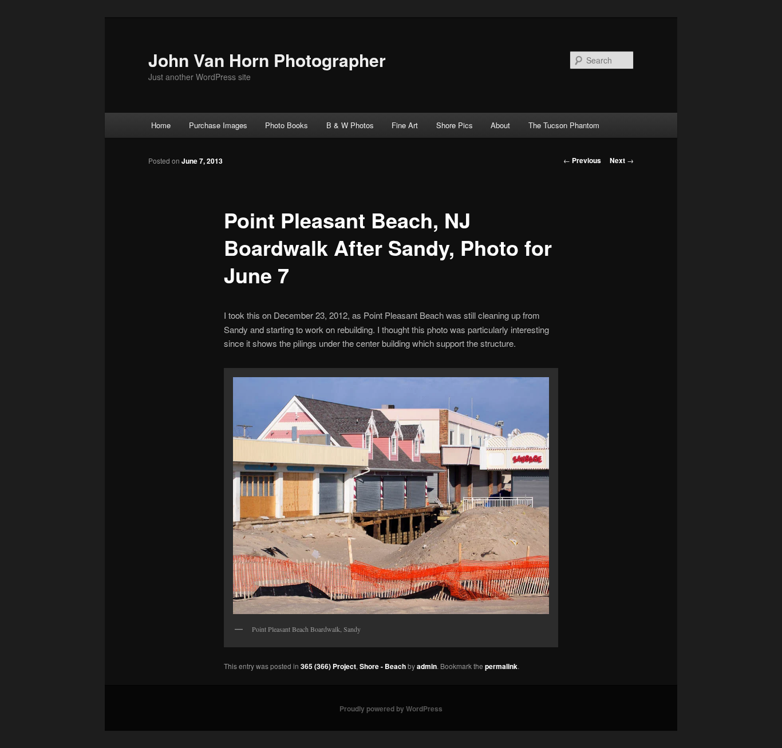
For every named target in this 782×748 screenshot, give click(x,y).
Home (161, 125)
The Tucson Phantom (563, 125)
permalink (501, 666)
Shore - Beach (383, 666)
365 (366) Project (328, 666)
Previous (582, 160)
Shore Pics (454, 125)
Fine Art (405, 125)
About (500, 125)
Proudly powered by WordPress (391, 708)
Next (622, 160)
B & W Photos (350, 125)
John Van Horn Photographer (267, 60)
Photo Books (286, 125)
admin (427, 666)
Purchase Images (218, 125)
